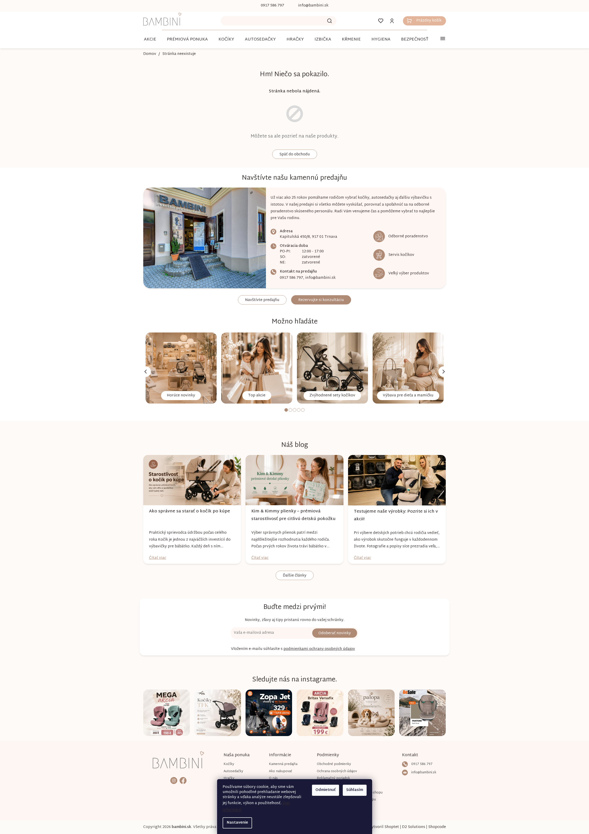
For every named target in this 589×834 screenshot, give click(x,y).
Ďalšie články (294, 575)
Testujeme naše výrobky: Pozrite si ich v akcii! (396, 515)
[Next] (443, 371)
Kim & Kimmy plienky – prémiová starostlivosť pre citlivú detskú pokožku (293, 515)
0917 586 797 (291, 278)
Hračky (229, 778)
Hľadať (330, 20)
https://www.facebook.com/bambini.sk (183, 780)
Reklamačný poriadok (333, 778)
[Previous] (145, 371)
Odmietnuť (325, 790)
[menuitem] (150, 39)
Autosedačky (233, 771)
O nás (273, 778)
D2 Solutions (413, 827)
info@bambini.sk (320, 278)
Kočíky (229, 764)
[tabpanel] (181, 368)
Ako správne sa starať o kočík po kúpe (189, 511)
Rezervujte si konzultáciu (321, 300)
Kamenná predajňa (283, 764)
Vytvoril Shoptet (384, 827)
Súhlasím (354, 790)
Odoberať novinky (334, 633)
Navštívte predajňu (262, 300)
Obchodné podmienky (334, 764)
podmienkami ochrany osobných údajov (319, 649)
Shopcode (437, 827)
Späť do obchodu (294, 154)
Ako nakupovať (280, 771)
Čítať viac (157, 558)
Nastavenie (237, 822)
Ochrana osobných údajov (337, 771)
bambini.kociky (173, 780)
